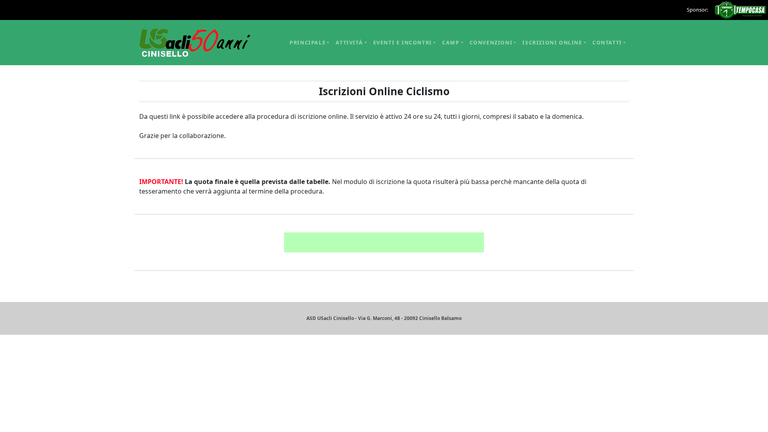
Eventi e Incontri (402, 42)
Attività (349, 42)
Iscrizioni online (552, 42)
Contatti (607, 42)
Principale (308, 42)
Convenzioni (491, 42)
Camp (450, 42)
